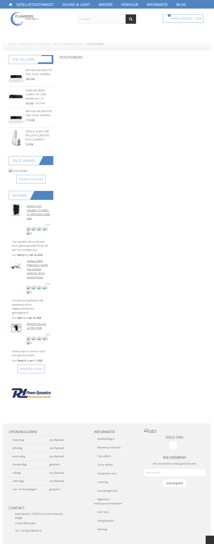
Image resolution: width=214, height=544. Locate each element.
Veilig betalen (105, 521)
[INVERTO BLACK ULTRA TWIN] (16, 328)
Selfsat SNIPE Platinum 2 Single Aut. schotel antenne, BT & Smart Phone (37, 269)
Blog (181, 4)
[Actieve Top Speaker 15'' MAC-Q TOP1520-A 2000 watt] (16, 210)
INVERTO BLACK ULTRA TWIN (36, 326)
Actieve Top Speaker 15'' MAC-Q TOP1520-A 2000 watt (38, 212)
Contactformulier (25, 523)
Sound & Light (76, 4)
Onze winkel (24, 160)
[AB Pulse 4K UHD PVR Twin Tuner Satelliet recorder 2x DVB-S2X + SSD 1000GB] (16, 76)
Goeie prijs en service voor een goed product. (28, 353)
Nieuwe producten (109, 447)
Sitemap (102, 529)
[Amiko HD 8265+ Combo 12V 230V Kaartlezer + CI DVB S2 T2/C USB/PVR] (16, 96)
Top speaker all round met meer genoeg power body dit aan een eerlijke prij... (30, 246)
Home (12, 44)
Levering (102, 482)
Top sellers (23, 59)
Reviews (19, 195)
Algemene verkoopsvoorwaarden (108, 501)
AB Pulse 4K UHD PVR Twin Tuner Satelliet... (38, 72)
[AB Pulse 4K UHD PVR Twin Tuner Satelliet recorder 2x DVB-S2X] (16, 117)
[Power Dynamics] (31, 393)
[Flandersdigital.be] (24, 18)
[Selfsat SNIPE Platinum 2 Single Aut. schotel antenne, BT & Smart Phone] (16, 265)
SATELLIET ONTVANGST (35, 44)
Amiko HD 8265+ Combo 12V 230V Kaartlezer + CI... (35, 94)
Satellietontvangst (35, 4)
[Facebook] (173, 445)
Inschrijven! (174, 482)
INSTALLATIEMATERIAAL (68, 44)
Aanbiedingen (106, 439)
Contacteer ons (106, 473)
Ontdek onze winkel (31, 179)
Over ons (103, 512)
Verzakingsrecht (107, 491)
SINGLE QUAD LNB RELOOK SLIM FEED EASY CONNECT (37, 135)
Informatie (157, 4)
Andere (106, 4)
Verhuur (129, 4)
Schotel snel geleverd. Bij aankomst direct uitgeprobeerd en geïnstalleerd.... (27, 306)
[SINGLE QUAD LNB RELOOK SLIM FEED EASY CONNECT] (16, 137)
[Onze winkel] (31, 171)
